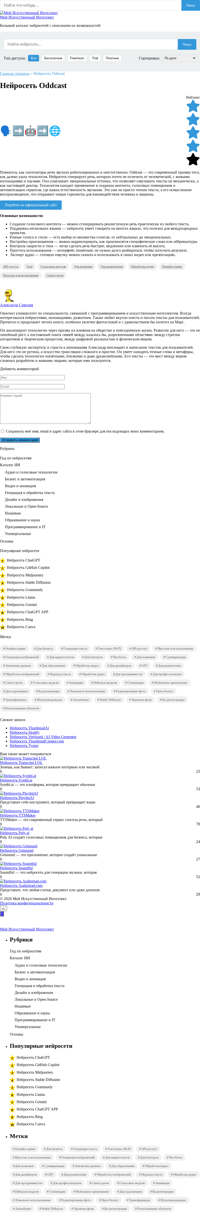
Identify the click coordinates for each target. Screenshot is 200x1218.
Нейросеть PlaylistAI (17, 798)
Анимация (76, 682)
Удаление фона (141, 700)
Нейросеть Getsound (16, 850)
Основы (6, 541)
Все (33, 58)
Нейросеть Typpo (24, 745)
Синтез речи (54, 275)
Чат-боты (119, 657)
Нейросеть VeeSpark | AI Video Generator (43, 737)
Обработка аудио (142, 266)
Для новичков (83, 266)
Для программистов (128, 674)
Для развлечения (111, 266)
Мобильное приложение (170, 682)
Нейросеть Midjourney (25, 575)
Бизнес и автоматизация (25, 479)
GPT (145, 665)
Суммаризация (176, 657)
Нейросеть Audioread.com (21, 885)
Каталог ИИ (10, 465)
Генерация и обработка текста (30, 493)
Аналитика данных (18, 665)
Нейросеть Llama (21, 597)
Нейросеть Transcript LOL (21, 763)
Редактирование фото (131, 691)
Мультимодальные (49, 700)
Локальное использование (87, 691)
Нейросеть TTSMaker (18, 815)
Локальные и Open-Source (26, 506)
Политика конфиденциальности (26, 903)
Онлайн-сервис (172, 266)
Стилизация (135, 682)
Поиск (190, 5)
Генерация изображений (22, 657)
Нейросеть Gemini (22, 605)
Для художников (16, 691)
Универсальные (18, 534)
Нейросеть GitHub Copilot (28, 567)
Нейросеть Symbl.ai (16, 780)
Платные (112, 58)
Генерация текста (75, 648)
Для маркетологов (61, 657)
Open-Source (164, 691)
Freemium (77, 58)
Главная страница (15, 73)
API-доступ (11, 266)
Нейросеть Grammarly (25, 590)
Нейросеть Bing (20, 619)
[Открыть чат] (2, 913)
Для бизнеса (44, 648)
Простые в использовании (21, 275)
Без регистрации (173, 700)
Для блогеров (93, 657)
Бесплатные (53, 58)
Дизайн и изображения (24, 499)
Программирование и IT (25, 527)
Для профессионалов (167, 674)
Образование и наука (22, 520)
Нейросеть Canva (21, 627)
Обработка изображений (22, 674)
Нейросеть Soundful (16, 868)
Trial (95, 58)
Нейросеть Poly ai (14, 833)
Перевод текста (60, 674)
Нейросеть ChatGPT (23, 560)
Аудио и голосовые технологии (31, 472)
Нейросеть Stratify (25, 732)
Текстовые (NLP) (109, 648)
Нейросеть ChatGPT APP (27, 612)
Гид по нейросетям (15, 458)
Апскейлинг (81, 700)
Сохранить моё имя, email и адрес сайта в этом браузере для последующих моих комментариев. (85, 431)
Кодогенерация (48, 691)
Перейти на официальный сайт (31, 205)
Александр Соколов (16, 305)
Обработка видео (87, 665)
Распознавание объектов (22, 708)
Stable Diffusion (110, 700)
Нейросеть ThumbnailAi (29, 728)
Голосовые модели (53, 266)
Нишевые (13, 513)
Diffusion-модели (105, 682)
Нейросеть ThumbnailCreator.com (37, 741)
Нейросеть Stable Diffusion (28, 582)
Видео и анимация (20, 486)
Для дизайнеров (120, 665)
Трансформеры (15, 700)
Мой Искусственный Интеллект (27, 17)
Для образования (53, 665)
